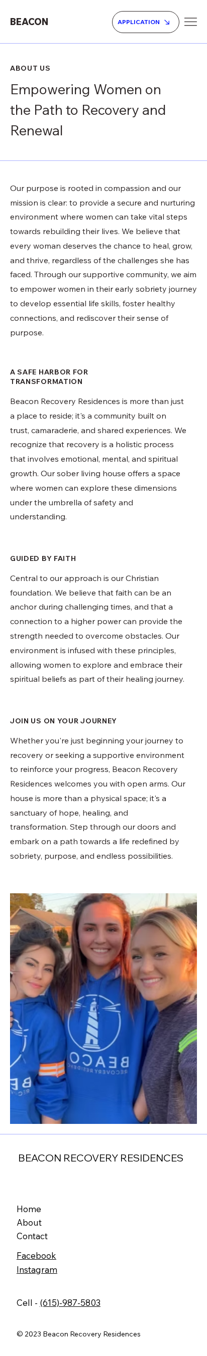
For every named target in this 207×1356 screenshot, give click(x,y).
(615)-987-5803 (70, 1302)
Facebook (36, 1255)
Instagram (37, 1269)
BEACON (29, 22)
